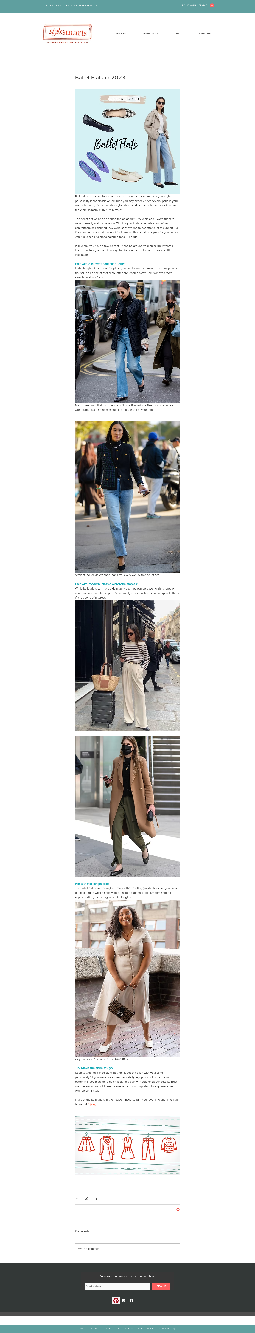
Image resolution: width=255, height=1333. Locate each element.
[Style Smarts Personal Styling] (123, 1300)
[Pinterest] (116, 1300)
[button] (114, 34)
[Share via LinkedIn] (95, 1198)
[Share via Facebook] (77, 1198)
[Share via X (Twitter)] (86, 1198)
